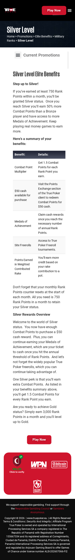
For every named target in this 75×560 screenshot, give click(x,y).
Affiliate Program (62, 521)
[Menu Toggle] (70, 10)
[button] (18, 55)
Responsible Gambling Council (32, 508)
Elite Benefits (43, 36)
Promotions (24, 36)
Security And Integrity (39, 521)
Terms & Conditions (14, 521)
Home (11, 36)
